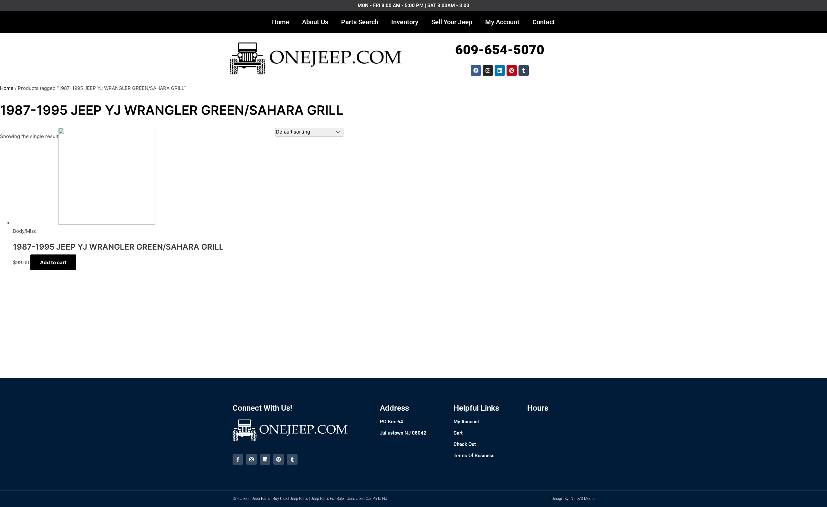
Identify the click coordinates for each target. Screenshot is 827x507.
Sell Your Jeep (451, 22)
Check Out (465, 444)
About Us (315, 22)
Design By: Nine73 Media (572, 498)
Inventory (404, 22)
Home (280, 22)
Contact (543, 22)
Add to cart (53, 262)
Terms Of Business (474, 455)
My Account (502, 22)
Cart (458, 433)
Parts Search (359, 22)
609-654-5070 (499, 50)
